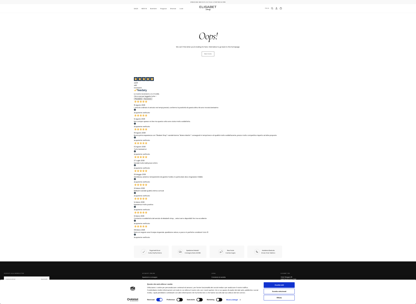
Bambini (153, 9)
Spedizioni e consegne (149, 277)
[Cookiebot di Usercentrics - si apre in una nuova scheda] (132, 299)
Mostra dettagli (232, 300)
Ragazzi (163, 9)
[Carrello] (281, 8)
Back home (208, 54)
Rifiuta (279, 298)
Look (181, 9)
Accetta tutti (279, 285)
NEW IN (144, 9)
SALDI (136, 9)
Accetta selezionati (279, 291)
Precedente (138, 99)
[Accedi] (276, 8)
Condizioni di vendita (218, 277)
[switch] (180, 299)
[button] (267, 8)
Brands (173, 9)
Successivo (147, 99)
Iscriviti (44, 279)
